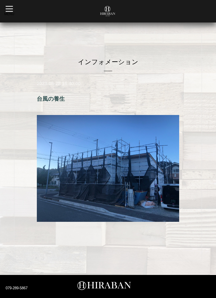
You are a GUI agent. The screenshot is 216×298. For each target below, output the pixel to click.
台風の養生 (51, 99)
